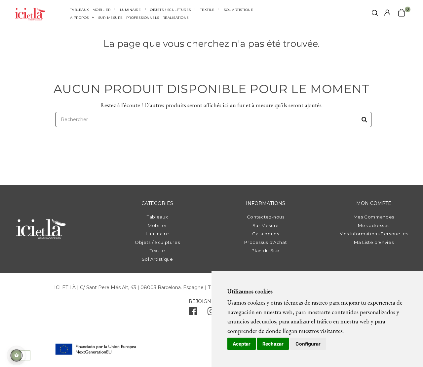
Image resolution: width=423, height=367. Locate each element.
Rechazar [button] (273, 344)
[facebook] (193, 313)
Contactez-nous (266, 216)
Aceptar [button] (241, 344)
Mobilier (157, 225)
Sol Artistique (157, 259)
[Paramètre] (387, 13)
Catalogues (265, 233)
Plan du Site (265, 250)
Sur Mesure (265, 225)
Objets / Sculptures (157, 242)
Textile (157, 250)
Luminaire (157, 233)
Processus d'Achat (265, 242)
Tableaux (157, 216)
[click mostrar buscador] (375, 14)
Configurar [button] (308, 344)
